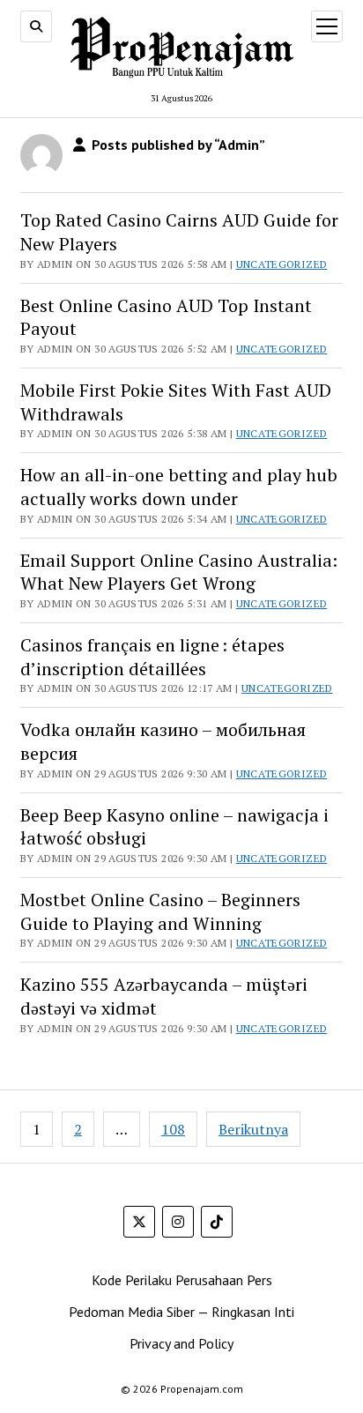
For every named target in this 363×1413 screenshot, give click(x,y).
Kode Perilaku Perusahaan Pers (182, 1280)
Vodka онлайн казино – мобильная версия (163, 741)
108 (173, 1129)
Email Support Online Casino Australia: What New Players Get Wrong (178, 572)
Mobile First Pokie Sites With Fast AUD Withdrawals (175, 402)
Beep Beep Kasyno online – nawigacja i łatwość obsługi (174, 827)
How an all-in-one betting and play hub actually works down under (178, 486)
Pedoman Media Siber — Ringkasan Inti (181, 1311)
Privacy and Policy (181, 1343)
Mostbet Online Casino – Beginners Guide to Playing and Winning (160, 911)
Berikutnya (253, 1129)
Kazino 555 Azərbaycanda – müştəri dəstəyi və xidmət (163, 996)
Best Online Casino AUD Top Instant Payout (166, 317)
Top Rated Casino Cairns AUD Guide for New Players (179, 232)
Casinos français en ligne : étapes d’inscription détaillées (152, 656)
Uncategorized (282, 264)
